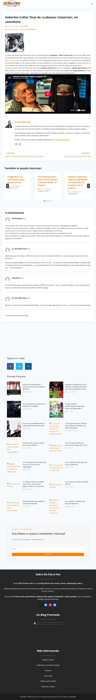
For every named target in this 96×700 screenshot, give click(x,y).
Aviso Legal (48, 676)
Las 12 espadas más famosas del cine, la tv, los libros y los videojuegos (34, 464)
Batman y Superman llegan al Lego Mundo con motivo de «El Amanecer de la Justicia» (78, 182)
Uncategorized (31, 29)
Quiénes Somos (48, 660)
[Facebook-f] (10, 366)
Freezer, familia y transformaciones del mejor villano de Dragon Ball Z (75, 406)
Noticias (8, 29)
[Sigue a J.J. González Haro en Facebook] (16, 144)
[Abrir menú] (92, 3)
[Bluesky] (54, 605)
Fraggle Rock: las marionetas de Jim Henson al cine (16, 179)
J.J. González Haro (13, 26)
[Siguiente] (88, 186)
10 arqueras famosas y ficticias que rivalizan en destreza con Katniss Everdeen (76, 425)
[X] (41, 605)
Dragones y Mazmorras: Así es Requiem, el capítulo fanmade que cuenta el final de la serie (75, 386)
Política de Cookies (48, 686)
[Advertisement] (48, 338)
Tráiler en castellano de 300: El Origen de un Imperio (24, 154)
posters (15, 29)
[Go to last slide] (7, 186)
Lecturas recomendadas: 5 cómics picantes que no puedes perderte (34, 386)
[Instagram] (28, 366)
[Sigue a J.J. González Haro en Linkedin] (19, 144)
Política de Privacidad (48, 681)
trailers (22, 29)
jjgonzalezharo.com (63, 140)
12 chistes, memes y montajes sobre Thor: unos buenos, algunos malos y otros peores (33, 484)
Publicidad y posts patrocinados (48, 665)
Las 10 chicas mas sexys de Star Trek (77, 154)
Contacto (48, 670)
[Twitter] (19, 366)
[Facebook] (45, 605)
